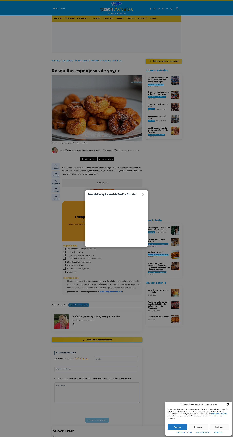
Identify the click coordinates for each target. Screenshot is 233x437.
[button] (228, 404)
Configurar (219, 427)
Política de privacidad (203, 432)
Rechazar (198, 427)
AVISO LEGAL (218, 432)
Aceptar (177, 427)
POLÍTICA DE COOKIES (184, 432)
